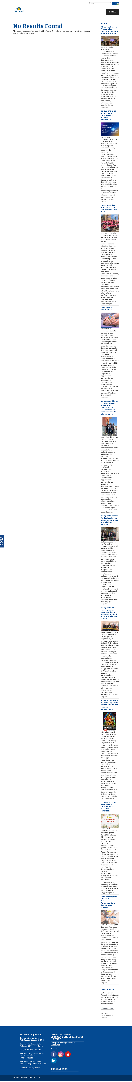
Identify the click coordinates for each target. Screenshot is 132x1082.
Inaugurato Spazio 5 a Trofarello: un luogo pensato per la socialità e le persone (109, 520)
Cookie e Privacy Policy (30, 1068)
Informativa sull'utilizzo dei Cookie (107, 1015)
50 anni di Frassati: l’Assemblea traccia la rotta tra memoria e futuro (109, 30)
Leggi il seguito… (107, 106)
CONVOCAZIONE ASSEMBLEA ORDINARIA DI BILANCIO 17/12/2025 (108, 806)
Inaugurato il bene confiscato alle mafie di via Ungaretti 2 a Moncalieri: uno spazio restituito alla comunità (109, 407)
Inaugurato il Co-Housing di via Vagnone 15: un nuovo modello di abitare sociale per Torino (109, 613)
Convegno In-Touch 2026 (107, 309)
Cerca (114, 3)
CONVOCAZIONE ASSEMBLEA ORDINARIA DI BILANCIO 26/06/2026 (108, 115)
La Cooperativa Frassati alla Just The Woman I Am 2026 (109, 208)
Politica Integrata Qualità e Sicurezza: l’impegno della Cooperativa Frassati (109, 902)
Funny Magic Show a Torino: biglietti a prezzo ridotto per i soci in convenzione (109, 705)
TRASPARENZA (59, 1068)
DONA (2, 541)
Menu (113, 12)
